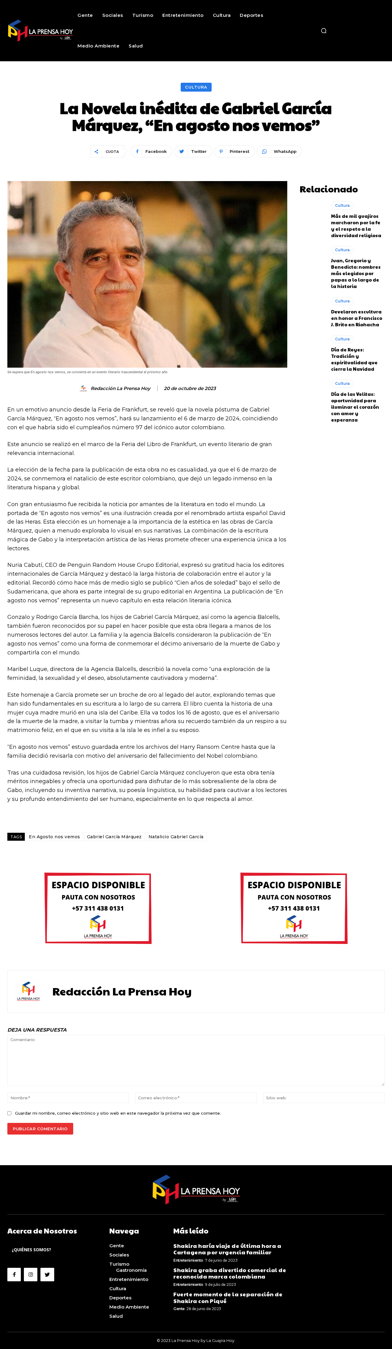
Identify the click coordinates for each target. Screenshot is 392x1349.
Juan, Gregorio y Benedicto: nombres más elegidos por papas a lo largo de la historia (356, 273)
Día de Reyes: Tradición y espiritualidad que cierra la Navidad (354, 359)
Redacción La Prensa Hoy (120, 388)
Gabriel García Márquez (114, 836)
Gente (179, 1308)
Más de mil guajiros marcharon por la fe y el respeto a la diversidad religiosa (356, 225)
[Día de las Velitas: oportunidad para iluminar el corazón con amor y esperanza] (312, 395)
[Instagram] (30, 1274)
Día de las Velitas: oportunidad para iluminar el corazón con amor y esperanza (355, 407)
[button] (324, 31)
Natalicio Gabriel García (176, 836)
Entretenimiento (188, 1260)
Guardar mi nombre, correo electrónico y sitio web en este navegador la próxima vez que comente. (118, 1113)
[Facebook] (14, 1274)
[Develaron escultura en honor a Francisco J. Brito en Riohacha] (312, 312)
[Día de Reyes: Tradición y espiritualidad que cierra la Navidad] (312, 350)
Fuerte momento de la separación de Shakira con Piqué (227, 1297)
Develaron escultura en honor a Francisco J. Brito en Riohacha (356, 318)
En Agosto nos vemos (54, 836)
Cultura (196, 87)
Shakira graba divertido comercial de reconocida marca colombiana (229, 1273)
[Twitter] (47, 1274)
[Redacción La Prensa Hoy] (84, 388)
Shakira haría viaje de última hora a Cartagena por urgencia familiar (227, 1249)
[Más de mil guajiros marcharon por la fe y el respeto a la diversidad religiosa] (312, 217)
